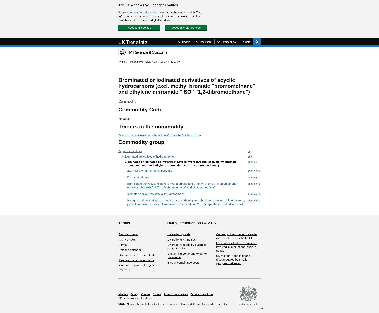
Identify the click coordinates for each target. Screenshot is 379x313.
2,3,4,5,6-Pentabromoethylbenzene (149, 170)
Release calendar (130, 249)
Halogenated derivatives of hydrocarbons (147, 156)
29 (155, 61)
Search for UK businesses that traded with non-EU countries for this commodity (159, 135)
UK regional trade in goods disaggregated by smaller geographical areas (233, 259)
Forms (123, 244)
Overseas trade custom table (137, 255)
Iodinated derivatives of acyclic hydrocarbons (156, 193)
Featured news (128, 234)
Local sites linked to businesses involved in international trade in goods (236, 247)
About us (123, 294)
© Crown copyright (248, 304)
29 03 (164, 61)
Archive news (127, 239)
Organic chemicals (130, 151)
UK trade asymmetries (181, 239)
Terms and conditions (202, 294)
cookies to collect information (147, 12)
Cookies (145, 294)
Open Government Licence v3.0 (178, 304)
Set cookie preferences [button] (186, 27)
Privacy (134, 294)
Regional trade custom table (136, 260)
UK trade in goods (178, 234)
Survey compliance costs (183, 262)
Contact (157, 294)
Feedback (146, 298)
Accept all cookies (139, 27)
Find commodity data (140, 61)
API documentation (128, 298)
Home (121, 61)
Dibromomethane (138, 177)
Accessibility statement (176, 294)
